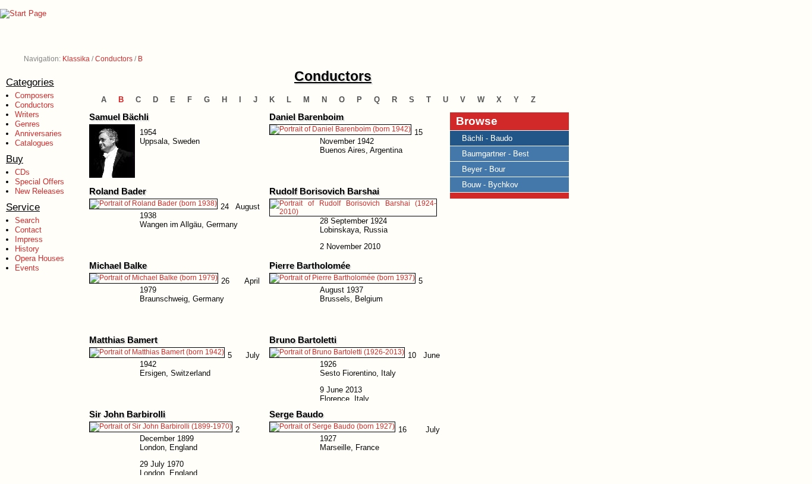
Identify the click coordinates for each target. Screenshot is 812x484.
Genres (27, 124)
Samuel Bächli (119, 117)
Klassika (76, 59)
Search (27, 220)
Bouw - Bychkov (490, 184)
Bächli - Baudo (487, 138)
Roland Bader (117, 191)
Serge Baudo (296, 414)
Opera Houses (39, 258)
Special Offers (39, 181)
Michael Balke (118, 266)
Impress (29, 239)
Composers (34, 95)
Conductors (114, 59)
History (27, 248)
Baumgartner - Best (495, 153)
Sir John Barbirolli (127, 414)
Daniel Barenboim (306, 117)
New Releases (39, 191)
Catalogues (34, 143)
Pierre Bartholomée (309, 266)
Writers (27, 114)
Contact (28, 229)
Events (27, 267)
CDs (22, 172)
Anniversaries (38, 133)
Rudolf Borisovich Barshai (324, 191)
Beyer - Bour (483, 169)
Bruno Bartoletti (302, 340)
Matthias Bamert (123, 340)
